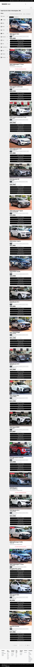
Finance (25, 652)
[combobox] (28, 4)
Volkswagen (4, 653)
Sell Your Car (16, 655)
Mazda (3, 652)
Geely (3, 654)
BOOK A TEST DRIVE (20, 40)
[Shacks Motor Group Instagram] (32, 0)
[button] (31, 8)
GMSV (3, 655)
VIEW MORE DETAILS (20, 46)
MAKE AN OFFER (20, 44)
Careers (30, 657)
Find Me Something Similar (20, 492)
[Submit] (26, 4)
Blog (29, 656)
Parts (12, 655)
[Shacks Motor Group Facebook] (31, 0)
